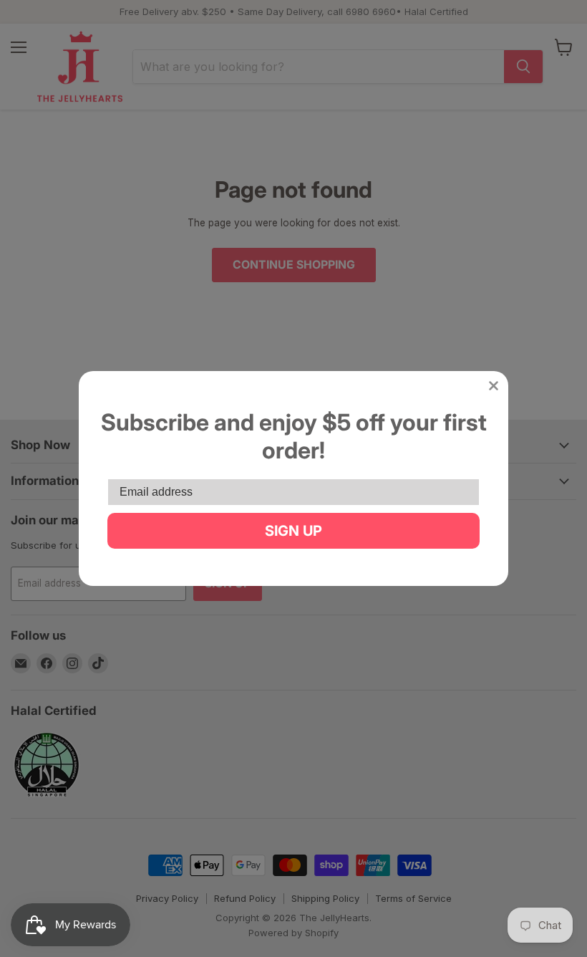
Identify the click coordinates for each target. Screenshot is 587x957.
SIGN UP (293, 530)
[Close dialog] (494, 386)
